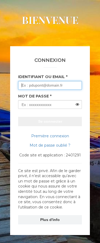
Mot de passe (33, 96)
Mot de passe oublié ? (50, 145)
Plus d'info (50, 220)
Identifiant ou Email (41, 76)
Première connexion (50, 136)
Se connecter (50, 121)
